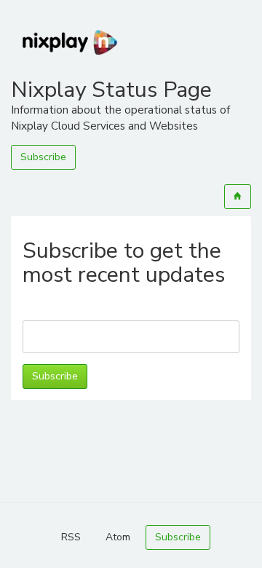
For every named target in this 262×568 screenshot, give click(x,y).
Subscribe (43, 157)
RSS (71, 537)
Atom (118, 537)
